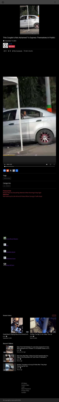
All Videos (24, 383)
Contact (23, 392)
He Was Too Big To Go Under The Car (41, 334)
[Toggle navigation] (55, 2)
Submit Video (25, 385)
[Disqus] (29, 255)
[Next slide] (55, 315)
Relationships (7, 178)
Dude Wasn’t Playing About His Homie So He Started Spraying (21, 334)
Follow (12, 46)
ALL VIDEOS (7, 186)
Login (23, 387)
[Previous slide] (53, 315)
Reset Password (26, 389)
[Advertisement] (29, 65)
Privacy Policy (25, 390)
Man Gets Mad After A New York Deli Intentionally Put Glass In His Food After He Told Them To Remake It (32, 356)
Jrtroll (10, 44)
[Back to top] (4, 393)
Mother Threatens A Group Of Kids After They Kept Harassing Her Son (32, 365)
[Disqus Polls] (29, 217)
